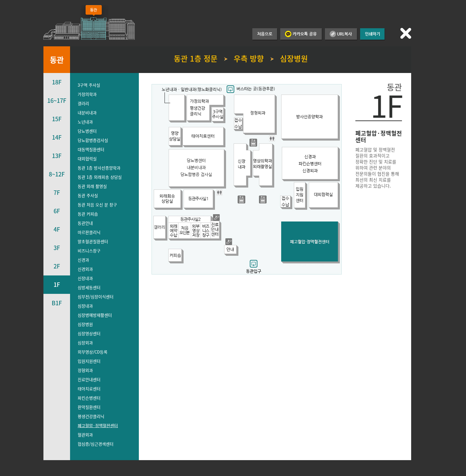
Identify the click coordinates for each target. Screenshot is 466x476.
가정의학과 (87, 94)
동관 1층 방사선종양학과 (99, 167)
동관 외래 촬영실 (92, 186)
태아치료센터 (89, 388)
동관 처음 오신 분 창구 (97, 204)
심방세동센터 (89, 287)
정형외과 (85, 370)
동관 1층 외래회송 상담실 (100, 177)
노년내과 (85, 121)
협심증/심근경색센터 (95, 443)
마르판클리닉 (89, 232)
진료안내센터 (89, 379)
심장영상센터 (89, 333)
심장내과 (85, 305)
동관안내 (85, 223)
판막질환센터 (89, 407)
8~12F (57, 174)
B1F (57, 303)
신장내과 (85, 278)
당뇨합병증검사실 (93, 140)
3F (57, 247)
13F (56, 155)
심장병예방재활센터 (95, 315)
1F (57, 284)
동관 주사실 (88, 195)
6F (57, 211)
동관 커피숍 (88, 213)
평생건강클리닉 (91, 416)
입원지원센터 (89, 361)
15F (56, 119)
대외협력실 (87, 158)
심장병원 (85, 324)
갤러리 (83, 103)
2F (57, 266)
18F (56, 82)
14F (56, 137)
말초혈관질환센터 (93, 241)
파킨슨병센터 (89, 397)
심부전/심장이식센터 (95, 296)
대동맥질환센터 (91, 149)
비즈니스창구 (89, 250)
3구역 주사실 (89, 85)
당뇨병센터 (87, 131)
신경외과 (85, 269)
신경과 (83, 259)
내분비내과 (87, 112)
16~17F (56, 100)
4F (57, 229)
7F (57, 192)
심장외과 (85, 342)
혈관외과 (85, 434)
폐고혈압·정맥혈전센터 (98, 425)
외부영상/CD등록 (92, 351)
